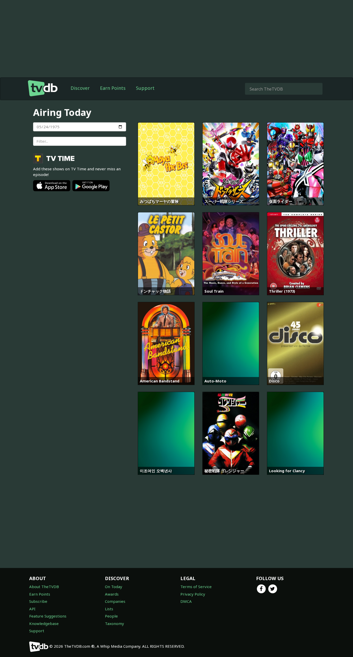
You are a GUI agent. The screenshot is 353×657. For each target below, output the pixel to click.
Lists (109, 608)
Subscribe (38, 601)
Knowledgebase (44, 623)
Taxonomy (114, 623)
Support (145, 88)
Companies (115, 601)
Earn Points (113, 88)
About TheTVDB (44, 586)
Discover (80, 88)
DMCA (186, 601)
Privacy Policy (192, 594)
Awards (112, 594)
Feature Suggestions (47, 616)
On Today (113, 586)
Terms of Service (196, 586)
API (32, 608)
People (111, 616)
